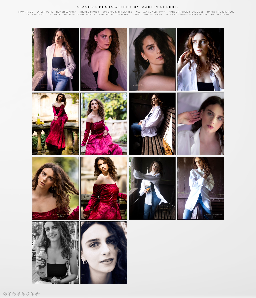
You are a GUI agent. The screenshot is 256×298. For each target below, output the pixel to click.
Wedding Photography (114, 14)
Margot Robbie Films (221, 11)
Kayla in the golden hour (43, 14)
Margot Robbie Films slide (186, 11)
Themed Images (89, 11)
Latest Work (45, 11)
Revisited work (66, 11)
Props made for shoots (79, 14)
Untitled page (220, 14)
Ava (138, 11)
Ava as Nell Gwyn (154, 11)
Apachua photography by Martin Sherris (128, 7)
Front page (25, 11)
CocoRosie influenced (117, 11)
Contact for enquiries (147, 14)
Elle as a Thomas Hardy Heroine (187, 14)
